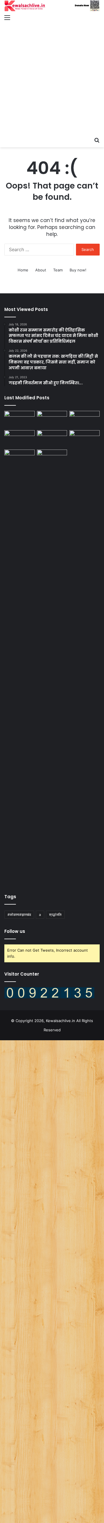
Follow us (14, 931)
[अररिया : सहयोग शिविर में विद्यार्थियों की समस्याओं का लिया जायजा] (19, 458)
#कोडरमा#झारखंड (19, 914)
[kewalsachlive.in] (52, 6)
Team (58, 270)
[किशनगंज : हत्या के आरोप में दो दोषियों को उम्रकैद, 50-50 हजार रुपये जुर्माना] (19, 419)
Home (23, 270)
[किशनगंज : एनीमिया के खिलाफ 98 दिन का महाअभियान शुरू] (84, 438)
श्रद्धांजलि (55, 914)
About (40, 270)
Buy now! (78, 270)
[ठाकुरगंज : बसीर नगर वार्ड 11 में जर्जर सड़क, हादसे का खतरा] (52, 438)
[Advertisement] (52, 79)
